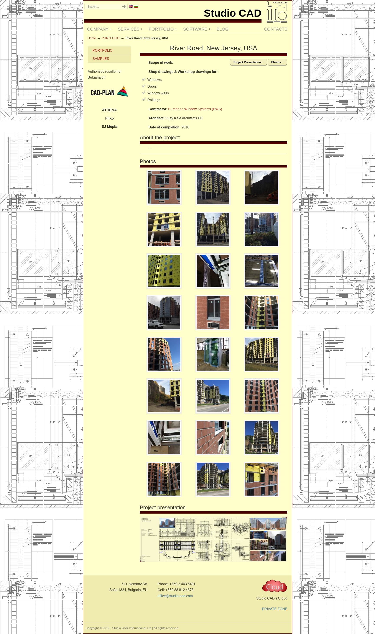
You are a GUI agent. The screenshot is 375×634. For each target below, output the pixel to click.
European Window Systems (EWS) (195, 109)
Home (92, 38)
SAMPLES (100, 59)
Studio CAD (277, 12)
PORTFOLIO (111, 38)
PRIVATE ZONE (274, 609)
